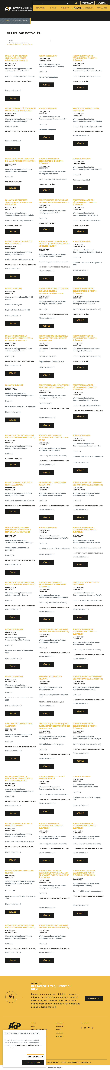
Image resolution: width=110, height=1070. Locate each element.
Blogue (42, 3)
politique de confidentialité (28, 1045)
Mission (33, 1023)
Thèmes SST (65, 8)
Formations (40, 8)
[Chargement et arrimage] (29, 43)
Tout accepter (32, 1063)
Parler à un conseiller (102, 2)
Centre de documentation (78, 8)
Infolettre (59, 1026)
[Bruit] (29, 40)
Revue (59, 3)
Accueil (7, 21)
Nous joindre (68, 3)
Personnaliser (35, 1057)
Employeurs (89, 8)
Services (53, 8)
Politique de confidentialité (81, 1062)
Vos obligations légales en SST (87, 2)
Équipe (33, 1026)
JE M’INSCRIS (93, 998)
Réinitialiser (27, 44)
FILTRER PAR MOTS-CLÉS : (24, 33)
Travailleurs (102, 8)
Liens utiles (59, 1023)
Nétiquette (59, 1036)
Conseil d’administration (39, 1029)
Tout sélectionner (14, 44)
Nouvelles (51, 3)
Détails (12, 98)
